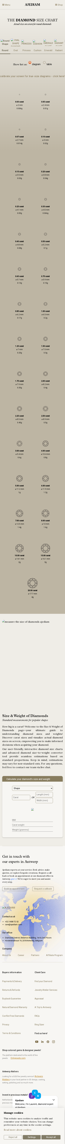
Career (21, 955)
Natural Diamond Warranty (14, 1007)
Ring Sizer (39, 1024)
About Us (6, 955)
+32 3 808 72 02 (12, 921)
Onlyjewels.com (18, 1058)
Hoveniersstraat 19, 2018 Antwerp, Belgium (24, 940)
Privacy (5, 1024)
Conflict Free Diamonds (13, 1016)
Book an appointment (14, 889)
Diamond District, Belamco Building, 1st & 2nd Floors (28, 938)
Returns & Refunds (11, 990)
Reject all (13, 1137)
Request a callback (43, 889)
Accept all (51, 1137)
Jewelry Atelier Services (46, 990)
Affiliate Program (54, 955)
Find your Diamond (43, 981)
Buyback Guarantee (11, 998)
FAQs (37, 1016)
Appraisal (39, 998)
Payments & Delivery (12, 981)
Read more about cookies (17, 1129)
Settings (32, 1137)
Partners (35, 955)
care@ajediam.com (13, 924)
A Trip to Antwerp (43, 1007)
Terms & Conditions (11, 1033)
